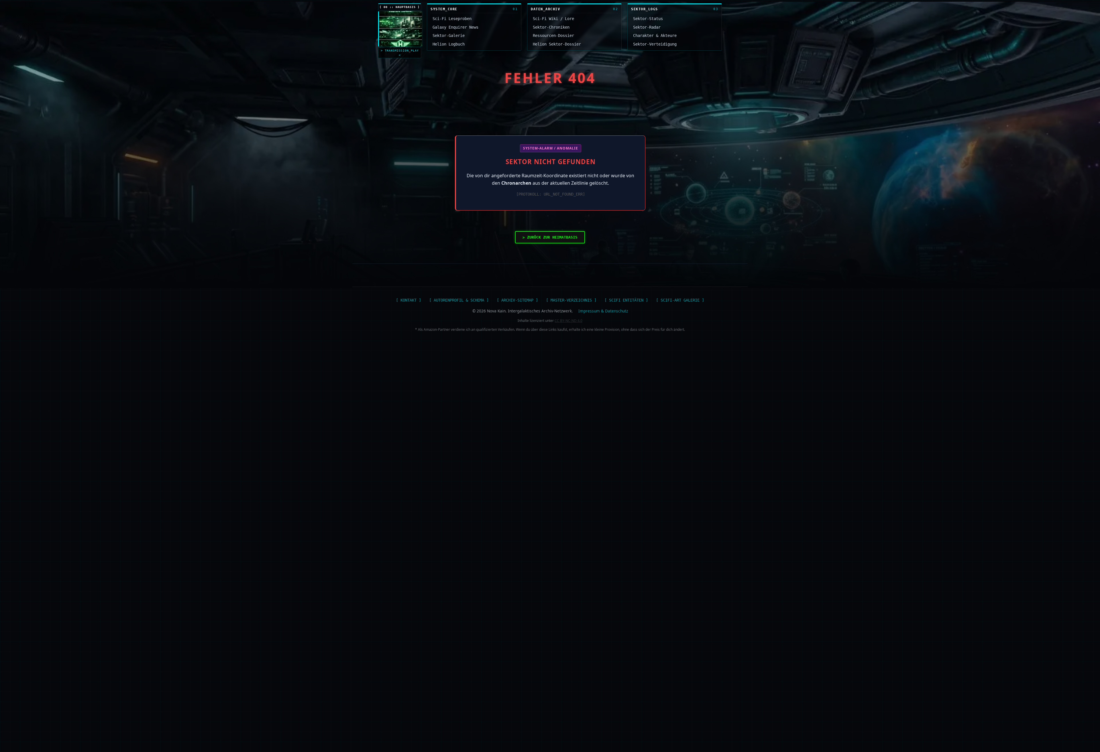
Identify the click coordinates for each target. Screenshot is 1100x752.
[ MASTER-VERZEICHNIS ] (571, 300)
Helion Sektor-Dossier (557, 44)
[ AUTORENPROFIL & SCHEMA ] (459, 300)
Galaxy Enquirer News (455, 27)
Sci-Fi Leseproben (452, 18)
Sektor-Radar (647, 27)
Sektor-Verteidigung (655, 44)
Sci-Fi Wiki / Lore (553, 18)
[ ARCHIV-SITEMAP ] (517, 300)
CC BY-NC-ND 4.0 (568, 320)
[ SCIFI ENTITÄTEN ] (626, 300)
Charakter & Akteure (655, 35)
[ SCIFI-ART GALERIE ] (680, 300)
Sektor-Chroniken (551, 27)
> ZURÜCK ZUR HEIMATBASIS (550, 237)
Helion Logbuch (449, 44)
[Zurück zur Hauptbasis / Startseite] (400, 29)
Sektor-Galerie (449, 35)
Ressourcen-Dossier (553, 35)
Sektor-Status (648, 18)
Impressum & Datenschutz (603, 311)
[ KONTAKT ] (408, 300)
